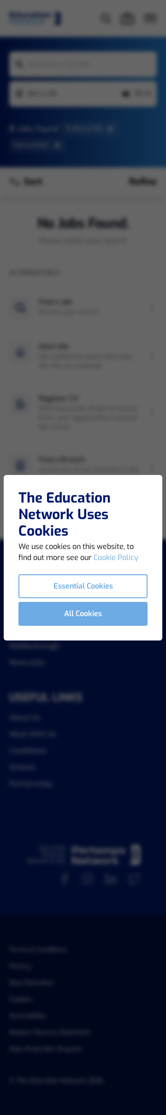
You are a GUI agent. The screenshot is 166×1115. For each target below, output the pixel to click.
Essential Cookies (83, 586)
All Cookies (83, 613)
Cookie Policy (116, 557)
